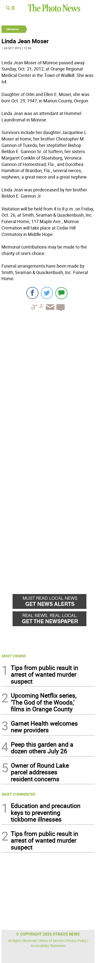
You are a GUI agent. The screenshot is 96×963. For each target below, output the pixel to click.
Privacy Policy (76, 940)
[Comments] (61, 293)
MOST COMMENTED (18, 794)
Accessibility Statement (48, 945)
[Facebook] (32, 293)
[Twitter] (47, 293)
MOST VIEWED (13, 655)
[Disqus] (48, 383)
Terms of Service (51, 940)
